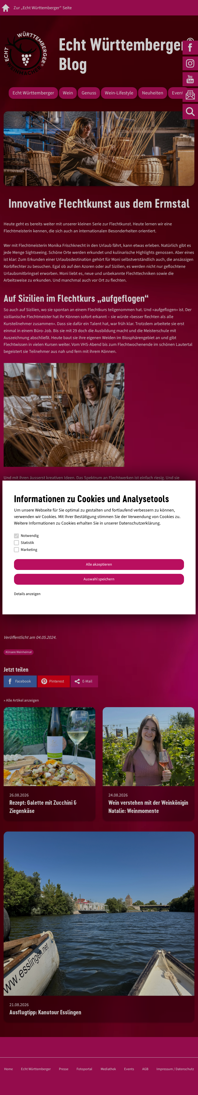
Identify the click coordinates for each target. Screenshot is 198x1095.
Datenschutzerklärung (139, 523)
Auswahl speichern (99, 579)
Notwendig (30, 535)
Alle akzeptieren (99, 564)
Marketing (29, 549)
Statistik (27, 542)
